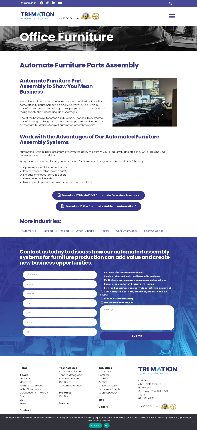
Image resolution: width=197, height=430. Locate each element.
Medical (64, 231)
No (106, 425)
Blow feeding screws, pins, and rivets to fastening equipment (137, 287)
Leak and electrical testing (118, 298)
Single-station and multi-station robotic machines (132, 276)
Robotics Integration (71, 375)
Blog (101, 399)
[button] (137, 336)
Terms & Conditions (31, 385)
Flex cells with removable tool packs (124, 272)
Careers (24, 396)
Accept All (95, 425)
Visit (22, 399)
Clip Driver (65, 382)
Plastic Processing (69, 378)
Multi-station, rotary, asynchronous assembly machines (135, 280)
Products (65, 392)
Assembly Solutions (70, 371)
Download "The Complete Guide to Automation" (100, 206)
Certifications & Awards (34, 392)
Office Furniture (85, 231)
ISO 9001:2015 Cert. (68, 18)
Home (23, 368)
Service (64, 403)
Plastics (105, 231)
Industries (105, 368)
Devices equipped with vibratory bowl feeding (129, 284)
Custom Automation (71, 385)
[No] (193, 421)
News (23, 403)
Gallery (103, 407)
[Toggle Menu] (172, 16)
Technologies (68, 368)
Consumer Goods (127, 231)
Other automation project (118, 302)
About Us (25, 378)
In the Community (30, 389)
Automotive (29, 231)
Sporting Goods (153, 231)
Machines (25, 382)
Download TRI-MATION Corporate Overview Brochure (100, 195)
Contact (25, 410)
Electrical (48, 231)
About (24, 375)
